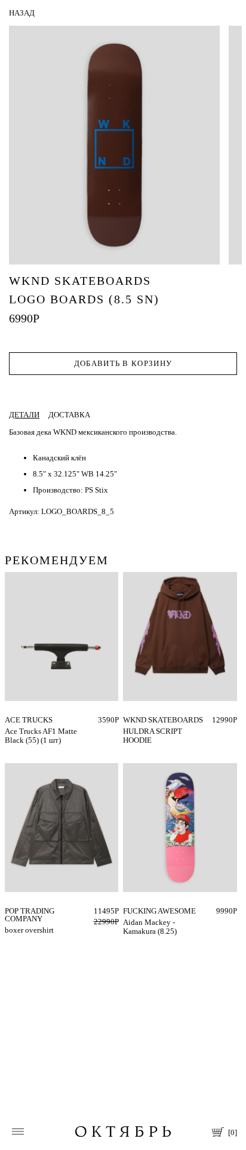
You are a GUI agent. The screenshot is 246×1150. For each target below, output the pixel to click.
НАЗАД (22, 13)
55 (9, 719)
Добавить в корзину (123, 363)
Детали (24, 415)
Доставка (69, 415)
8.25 (130, 910)
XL (149, 719)
